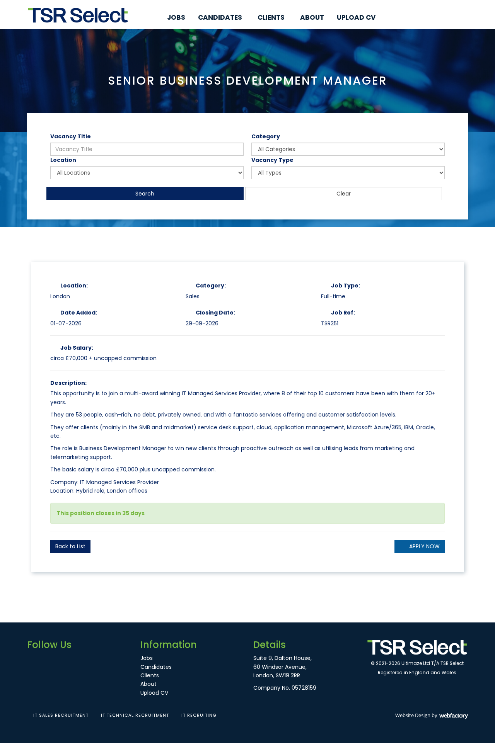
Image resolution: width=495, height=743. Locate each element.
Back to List (70, 546)
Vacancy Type (272, 160)
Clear (343, 193)
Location (63, 160)
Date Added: (78, 312)
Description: (68, 383)
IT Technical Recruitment (135, 715)
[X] (454, 18)
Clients (271, 17)
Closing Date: (215, 312)
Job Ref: (343, 312)
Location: (74, 285)
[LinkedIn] (468, 18)
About (312, 17)
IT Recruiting (199, 715)
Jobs (176, 17)
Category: (211, 285)
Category (265, 136)
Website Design (412, 715)
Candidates (220, 17)
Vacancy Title (70, 136)
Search (144, 193)
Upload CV (356, 17)
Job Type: (345, 285)
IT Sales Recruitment (61, 715)
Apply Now (424, 546)
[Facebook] (441, 18)
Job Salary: (76, 348)
